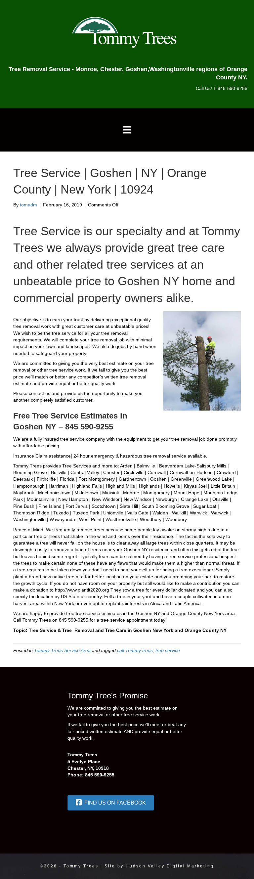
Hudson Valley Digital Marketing (170, 866)
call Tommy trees (135, 650)
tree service (167, 650)
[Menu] (127, 129)
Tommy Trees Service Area (62, 650)
